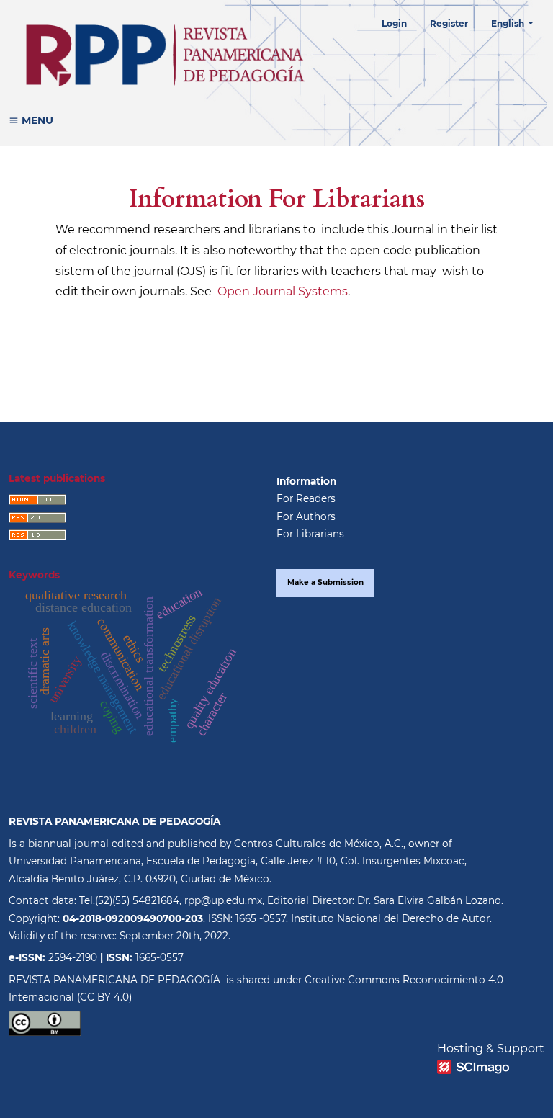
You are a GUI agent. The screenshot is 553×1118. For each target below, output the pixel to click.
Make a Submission (325, 582)
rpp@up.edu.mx (223, 900)
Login (394, 23)
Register (449, 23)
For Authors (306, 516)
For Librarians (310, 534)
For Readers (306, 498)
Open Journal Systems (282, 291)
